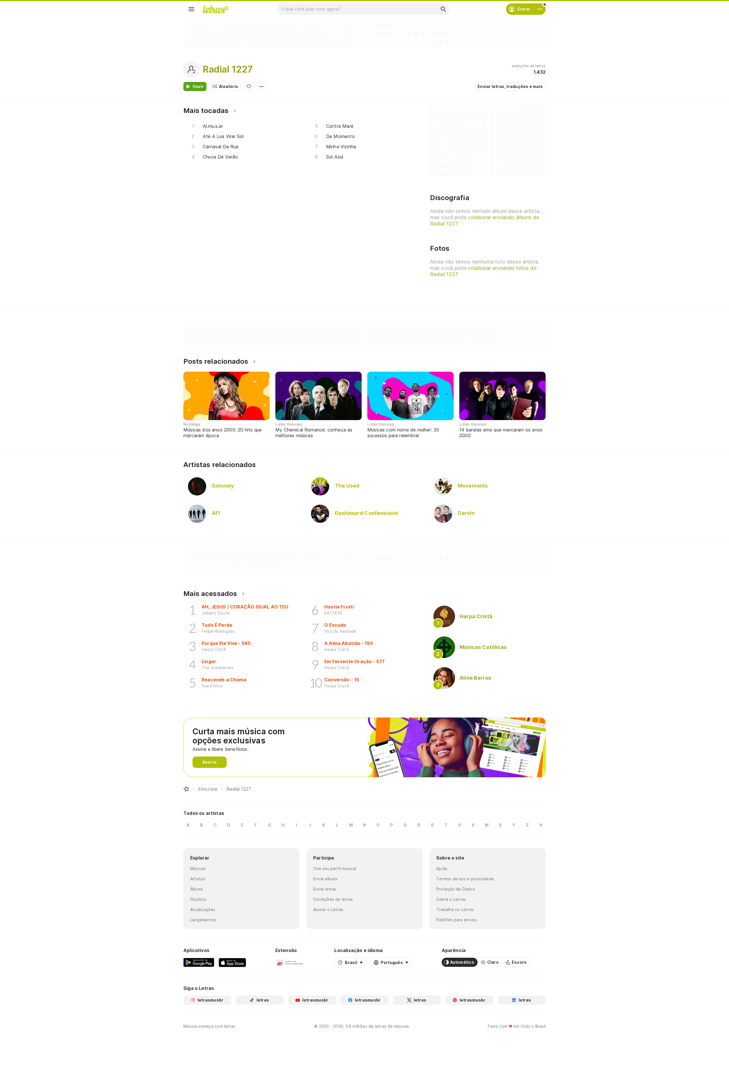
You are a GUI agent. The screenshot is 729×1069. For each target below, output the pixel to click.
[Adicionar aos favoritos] (248, 86)
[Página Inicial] (186, 789)
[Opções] (261, 86)
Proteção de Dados (455, 889)
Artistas (197, 878)
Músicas (198, 868)
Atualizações (203, 909)
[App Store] (232, 962)
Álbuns (196, 889)
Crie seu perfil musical (334, 868)
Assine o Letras (328, 909)
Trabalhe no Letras (455, 909)
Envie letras (324, 889)
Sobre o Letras (451, 899)
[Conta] (540, 9)
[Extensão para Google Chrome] (290, 962)
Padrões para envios (456, 919)
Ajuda (441, 868)
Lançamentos (203, 919)
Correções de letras (333, 899)
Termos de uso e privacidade (465, 878)
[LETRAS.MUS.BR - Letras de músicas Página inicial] (215, 9)
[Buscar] (443, 9)
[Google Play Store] (198, 962)
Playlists (198, 899)
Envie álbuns (325, 878)
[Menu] (191, 9)
